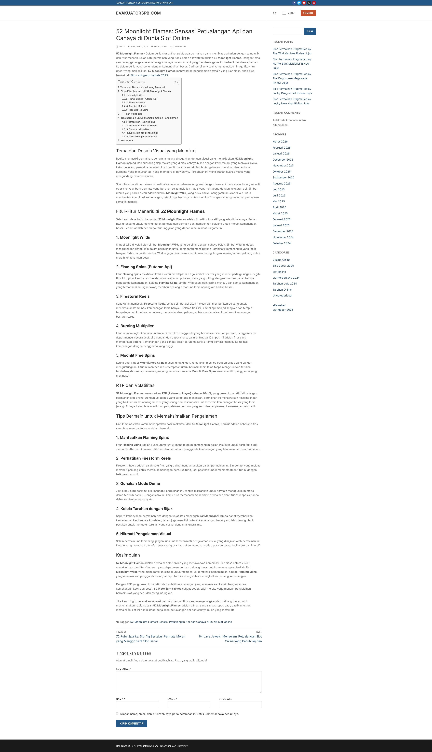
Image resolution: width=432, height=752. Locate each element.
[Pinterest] (314, 3)
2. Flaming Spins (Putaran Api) (141, 98)
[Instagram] (309, 3)
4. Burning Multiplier (137, 106)
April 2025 (279, 207)
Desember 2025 (283, 159)
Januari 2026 (281, 153)
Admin (122, 46)
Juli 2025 (279, 189)
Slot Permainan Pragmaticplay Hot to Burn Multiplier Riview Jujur (292, 64)
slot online (160, 46)
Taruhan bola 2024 (285, 283)
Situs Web (225, 699)
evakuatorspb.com (138, 13)
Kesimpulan (127, 140)
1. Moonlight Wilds (135, 95)
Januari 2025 (281, 225)
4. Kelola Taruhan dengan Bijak (142, 132)
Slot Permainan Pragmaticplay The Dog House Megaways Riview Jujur (292, 78)
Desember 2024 (283, 231)
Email (172, 699)
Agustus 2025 (282, 183)
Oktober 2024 (282, 243)
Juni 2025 (279, 195)
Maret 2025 (280, 213)
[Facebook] (294, 3)
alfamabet (279, 305)
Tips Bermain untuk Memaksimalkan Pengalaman (149, 117)
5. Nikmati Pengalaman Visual (141, 136)
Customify (182, 745)
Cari (310, 31)
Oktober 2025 (282, 171)
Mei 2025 (279, 201)
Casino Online (281, 259)
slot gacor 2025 (283, 309)
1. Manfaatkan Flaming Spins (140, 121)
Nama (120, 699)
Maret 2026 (280, 141)
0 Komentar (179, 46)
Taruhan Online (282, 289)
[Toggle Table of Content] (174, 82)
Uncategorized (282, 295)
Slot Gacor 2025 (283, 265)
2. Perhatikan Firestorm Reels (141, 125)
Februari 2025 (282, 219)
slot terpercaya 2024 (286, 277)
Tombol (308, 13)
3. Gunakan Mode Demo (138, 129)
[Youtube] (304, 3)
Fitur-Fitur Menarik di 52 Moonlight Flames (146, 91)
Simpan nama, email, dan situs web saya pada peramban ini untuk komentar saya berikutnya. (179, 714)
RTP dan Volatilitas (131, 113)
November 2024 (283, 237)
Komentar (123, 669)
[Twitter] (299, 3)
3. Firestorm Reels (135, 102)
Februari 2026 (282, 147)
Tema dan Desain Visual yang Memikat (142, 87)
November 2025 (283, 165)
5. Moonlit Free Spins (137, 109)
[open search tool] (274, 13)
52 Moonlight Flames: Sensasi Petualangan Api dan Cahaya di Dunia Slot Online (181, 621)
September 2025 (283, 177)
